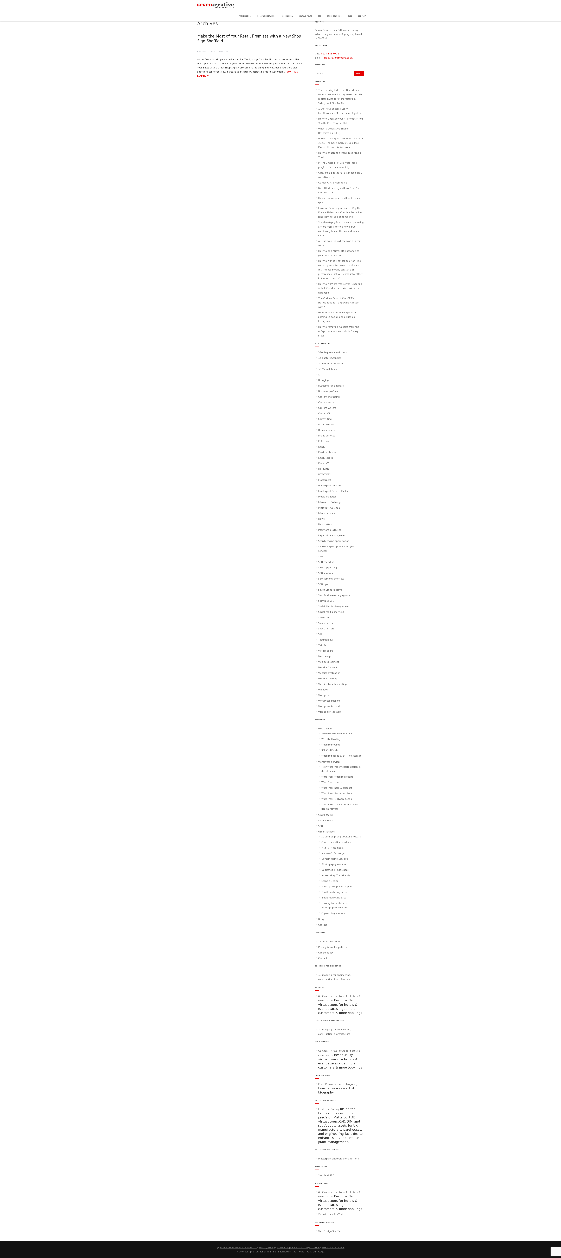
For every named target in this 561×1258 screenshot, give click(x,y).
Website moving (330, 744)
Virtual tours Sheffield (331, 1214)
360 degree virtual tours (332, 352)
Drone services (326, 435)
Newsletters (325, 524)
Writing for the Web (329, 711)
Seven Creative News (330, 589)
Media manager (327, 496)
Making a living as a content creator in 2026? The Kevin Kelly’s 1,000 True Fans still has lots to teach (340, 143)
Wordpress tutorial (329, 706)
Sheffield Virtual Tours (291, 1251)
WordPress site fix (331, 782)
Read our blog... (315, 1251)
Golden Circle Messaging (332, 182)
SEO (319, 16)
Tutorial (322, 645)
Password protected (329, 529)
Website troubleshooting (332, 684)
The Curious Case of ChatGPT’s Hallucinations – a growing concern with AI (338, 302)
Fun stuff (323, 463)
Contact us (324, 958)
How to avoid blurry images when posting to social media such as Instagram (337, 317)
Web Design (244, 16)
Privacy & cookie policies (332, 947)
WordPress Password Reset (337, 793)
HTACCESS (324, 474)
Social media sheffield (331, 612)
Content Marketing (329, 396)
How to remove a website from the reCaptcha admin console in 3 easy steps (338, 331)
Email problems (327, 452)
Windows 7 (324, 689)
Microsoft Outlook (329, 507)
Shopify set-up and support (336, 886)
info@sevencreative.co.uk (338, 57)
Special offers (326, 628)
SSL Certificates (330, 750)
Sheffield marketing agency (334, 595)
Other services (334, 16)
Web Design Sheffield (330, 1231)
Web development (328, 661)
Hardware (323, 468)
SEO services (325, 573)
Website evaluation (329, 673)
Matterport (324, 480)
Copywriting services (333, 913)
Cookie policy (325, 952)
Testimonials (325, 639)
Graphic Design (329, 881)
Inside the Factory (328, 1109)
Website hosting (327, 678)
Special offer (325, 623)
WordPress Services (266, 16)
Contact (362, 16)
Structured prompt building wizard (341, 836)
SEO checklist (326, 562)
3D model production (330, 363)
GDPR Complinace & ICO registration (298, 1247)
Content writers (327, 407)
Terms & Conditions (333, 1247)
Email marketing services (335, 892)
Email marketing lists (333, 897)
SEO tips (323, 584)
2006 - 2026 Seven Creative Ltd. (238, 1247)
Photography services (333, 864)
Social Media (287, 16)
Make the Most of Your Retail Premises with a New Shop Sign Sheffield (249, 38)
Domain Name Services (334, 858)
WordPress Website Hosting (337, 776)
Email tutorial (326, 457)
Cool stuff (324, 413)
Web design (324, 656)
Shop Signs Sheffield (207, 52)
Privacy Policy (267, 1247)
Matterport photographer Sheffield (338, 1158)
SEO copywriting (327, 567)
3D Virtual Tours (327, 369)
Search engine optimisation (333, 541)
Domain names (326, 430)
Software (323, 617)
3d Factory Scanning (330, 358)
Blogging (323, 380)
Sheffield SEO (326, 600)
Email (321, 446)
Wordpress (324, 695)
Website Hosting (331, 739)
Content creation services (336, 842)
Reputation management (332, 535)
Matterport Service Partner (334, 491)
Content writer (326, 402)
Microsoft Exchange (329, 502)
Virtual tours (325, 650)
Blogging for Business (331, 385)
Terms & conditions (329, 941)
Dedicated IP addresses (335, 869)
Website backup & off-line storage (341, 755)
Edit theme (324, 441)
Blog (350, 16)
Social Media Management (333, 606)
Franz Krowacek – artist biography (337, 1084)
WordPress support (329, 700)
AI (319, 374)
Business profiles (328, 391)
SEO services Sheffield (331, 578)
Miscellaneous (326, 513)
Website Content (327, 667)
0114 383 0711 (330, 53)
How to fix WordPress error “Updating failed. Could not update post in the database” (340, 288)
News (321, 518)
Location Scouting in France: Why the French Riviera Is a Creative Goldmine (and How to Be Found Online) (340, 212)
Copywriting (325, 419)
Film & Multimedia (332, 847)
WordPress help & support (336, 787)
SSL (320, 634)
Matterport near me (329, 485)
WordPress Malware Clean (336, 799)
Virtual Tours (305, 16)
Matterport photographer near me (256, 1251)
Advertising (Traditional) (335, 875)
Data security (326, 424)
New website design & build (337, 733)
